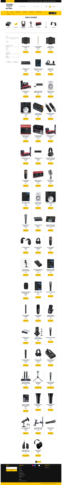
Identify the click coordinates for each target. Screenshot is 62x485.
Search (46, 6)
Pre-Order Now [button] (38, 387)
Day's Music (9, 8)
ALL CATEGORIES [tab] (22, 6)
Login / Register (52, 6)
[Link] (39, 465)
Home (29, 1)
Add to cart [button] (38, 74)
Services (20, 479)
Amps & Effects (21, 473)
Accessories (21, 476)
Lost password (45, 1)
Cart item (52, 13)
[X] (37, 465)
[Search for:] (11, 468)
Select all (7, 50)
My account (40, 1)
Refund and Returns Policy (52, 1)
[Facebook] (35, 465)
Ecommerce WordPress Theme (45, 483)
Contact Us (32, 1)
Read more (26, 74)
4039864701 (12, 1)
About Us (20, 469)
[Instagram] (33, 465)
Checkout (36, 1)
